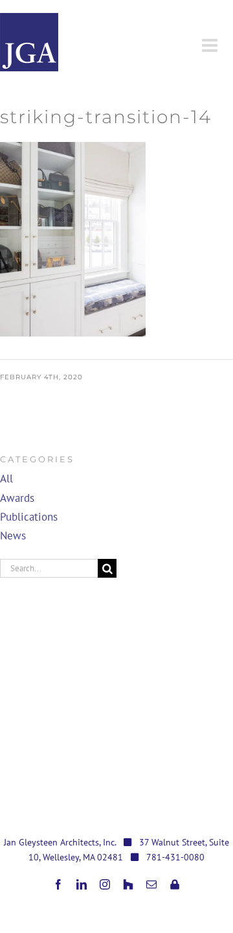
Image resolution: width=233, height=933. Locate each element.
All (6, 478)
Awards (17, 498)
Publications (29, 517)
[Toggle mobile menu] (211, 45)
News (13, 535)
